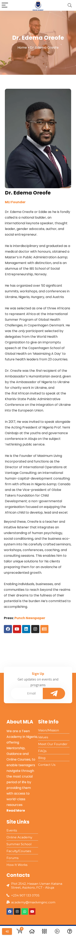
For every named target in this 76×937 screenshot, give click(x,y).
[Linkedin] (26, 629)
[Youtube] (17, 629)
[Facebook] (8, 629)
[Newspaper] (44, 629)
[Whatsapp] (24, 911)
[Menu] (5, 5)
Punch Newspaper (29, 618)
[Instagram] (35, 629)
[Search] (70, 5)
